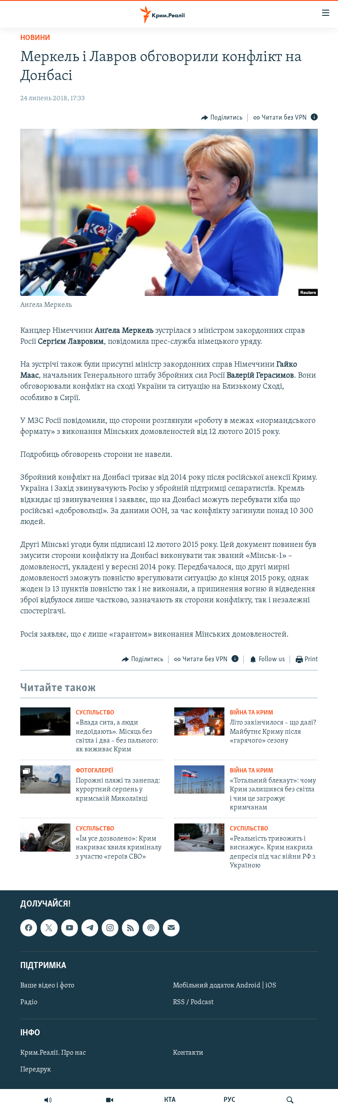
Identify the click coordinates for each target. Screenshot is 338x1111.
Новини (35, 38)
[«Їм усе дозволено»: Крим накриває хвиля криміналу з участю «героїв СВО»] (45, 837)
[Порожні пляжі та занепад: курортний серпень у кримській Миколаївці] (45, 779)
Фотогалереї (94, 771)
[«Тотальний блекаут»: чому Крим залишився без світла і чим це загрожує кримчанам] (199, 779)
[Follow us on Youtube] (69, 928)
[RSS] (130, 928)
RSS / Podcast (193, 1002)
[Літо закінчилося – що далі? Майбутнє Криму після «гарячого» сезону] (199, 721)
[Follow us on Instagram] (110, 928)
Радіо (28, 1002)
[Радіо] (48, 1100)
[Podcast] (151, 928)
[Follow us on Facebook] (28, 928)
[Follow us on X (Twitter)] (48, 928)
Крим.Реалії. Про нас (53, 1053)
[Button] (221, 118)
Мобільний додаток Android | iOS (224, 985)
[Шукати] (290, 1100)
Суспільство (95, 713)
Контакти (188, 1053)
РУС (229, 1100)
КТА (170, 1100)
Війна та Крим (251, 713)
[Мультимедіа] (109, 1100)
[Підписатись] (171, 928)
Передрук (35, 1070)
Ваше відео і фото (47, 985)
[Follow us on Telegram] (89, 928)
